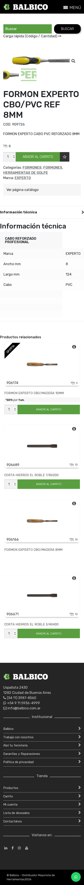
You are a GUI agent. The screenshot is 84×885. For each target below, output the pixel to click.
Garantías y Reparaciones (21, 754)
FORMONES (32, 167)
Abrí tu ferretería (15, 745)
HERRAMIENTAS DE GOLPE (25, 173)
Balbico (8, 729)
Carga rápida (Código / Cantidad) (30, 36)
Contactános (12, 821)
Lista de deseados (16, 813)
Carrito (8, 796)
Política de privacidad (18, 762)
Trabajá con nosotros (18, 737)
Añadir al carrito (38, 157)
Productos (10, 788)
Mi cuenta (10, 804)
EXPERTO (23, 178)
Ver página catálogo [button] (22, 190)
